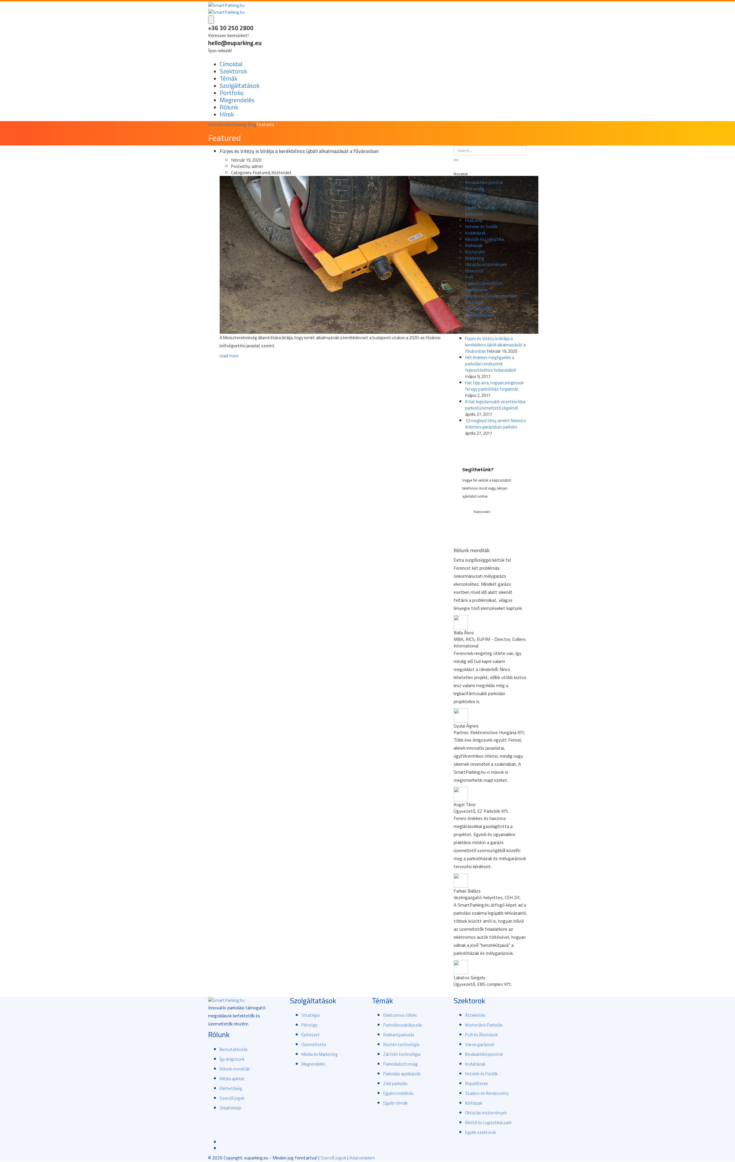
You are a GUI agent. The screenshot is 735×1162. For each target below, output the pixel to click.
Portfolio (232, 93)
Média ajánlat (232, 1078)
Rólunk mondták (235, 1069)
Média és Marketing (319, 1054)
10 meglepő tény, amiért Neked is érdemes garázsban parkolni (495, 423)
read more (229, 356)
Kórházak (473, 245)
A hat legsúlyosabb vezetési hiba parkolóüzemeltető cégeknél (495, 404)
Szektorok (233, 71)
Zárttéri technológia (401, 1054)
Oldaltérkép (230, 1108)
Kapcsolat (482, 511)
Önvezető (474, 271)
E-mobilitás (476, 195)
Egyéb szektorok (480, 1132)
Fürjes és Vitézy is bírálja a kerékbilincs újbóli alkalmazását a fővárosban (495, 344)
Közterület (475, 252)
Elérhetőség (231, 1088)
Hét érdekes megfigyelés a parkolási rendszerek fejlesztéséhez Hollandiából (490, 363)
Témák (228, 78)
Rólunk (229, 107)
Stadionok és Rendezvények (491, 296)
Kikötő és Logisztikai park (488, 1122)
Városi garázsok (479, 315)
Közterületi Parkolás (484, 1025)
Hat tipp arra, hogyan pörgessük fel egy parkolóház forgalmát (494, 386)
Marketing (474, 258)
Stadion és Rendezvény (486, 1093)
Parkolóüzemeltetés (484, 283)
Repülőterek (476, 290)
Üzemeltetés (477, 308)
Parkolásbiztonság (400, 1064)
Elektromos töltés (400, 1015)
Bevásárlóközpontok (484, 182)
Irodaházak (475, 233)
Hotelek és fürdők (481, 226)
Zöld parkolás (395, 1083)
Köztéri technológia (401, 1044)
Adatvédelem (362, 1157)
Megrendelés (237, 100)
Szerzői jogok (232, 1098)
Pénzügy (309, 1025)
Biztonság (474, 189)
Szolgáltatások (240, 85)
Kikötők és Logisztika (484, 239)
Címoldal (231, 64)
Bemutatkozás (234, 1049)
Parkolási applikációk (402, 1074)
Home (214, 124)
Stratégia (474, 302)
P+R (469, 277)
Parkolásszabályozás (402, 1025)
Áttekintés (475, 1015)
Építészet (474, 214)
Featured (473, 220)
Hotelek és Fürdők (481, 1074)
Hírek (227, 114)
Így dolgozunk (232, 1059)
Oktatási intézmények (486, 264)
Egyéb (470, 201)
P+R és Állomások (481, 1035)
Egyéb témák (395, 1103)
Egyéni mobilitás (480, 207)
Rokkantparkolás (398, 1035)
